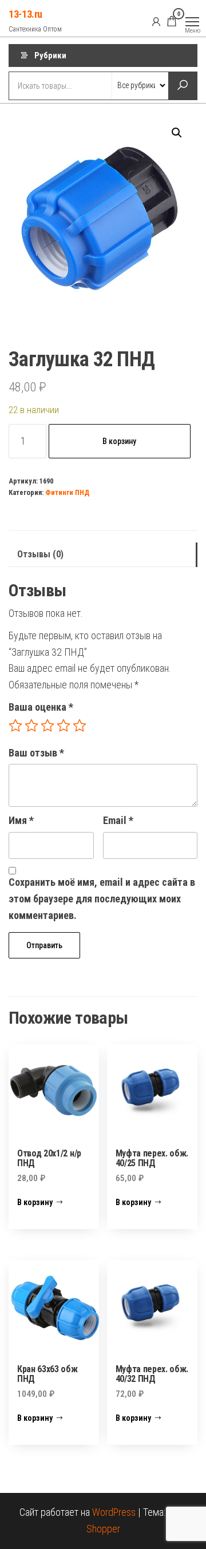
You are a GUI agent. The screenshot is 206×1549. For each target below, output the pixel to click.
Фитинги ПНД (67, 492)
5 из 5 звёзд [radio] (79, 725)
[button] (177, 132)
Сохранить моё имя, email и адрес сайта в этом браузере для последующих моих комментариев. (102, 898)
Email (118, 820)
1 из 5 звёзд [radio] (15, 725)
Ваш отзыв (36, 753)
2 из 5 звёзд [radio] (31, 725)
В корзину (119, 441)
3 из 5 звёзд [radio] (47, 725)
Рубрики (50, 55)
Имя (21, 820)
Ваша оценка (41, 707)
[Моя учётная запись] (156, 21)
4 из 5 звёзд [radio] (63, 725)
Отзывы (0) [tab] (40, 554)
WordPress (114, 1512)
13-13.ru (25, 14)
